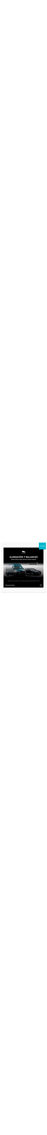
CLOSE (42, 546)
